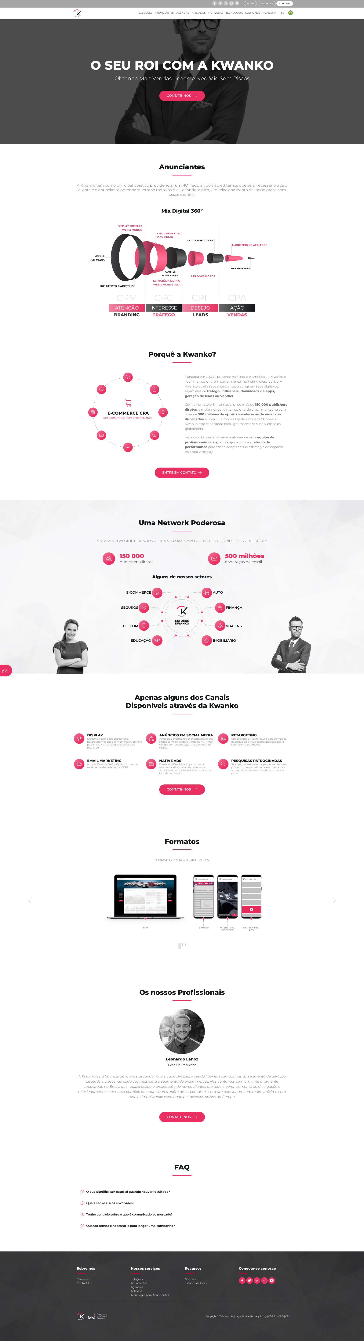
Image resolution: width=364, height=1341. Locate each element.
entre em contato (179, 472)
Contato (284, 3)
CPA (287, 1316)
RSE (281, 12)
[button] (289, 12)
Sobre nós (252, 12)
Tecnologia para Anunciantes (150, 1295)
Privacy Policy (259, 1316)
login (250, 3)
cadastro (267, 3)
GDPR (271, 1316)
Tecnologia (234, 12)
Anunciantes (164, 12)
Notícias (190, 1279)
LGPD (280, 1316)
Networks (215, 12)
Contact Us (84, 1283)
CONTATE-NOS (179, 95)
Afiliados (199, 12)
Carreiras (83, 1279)
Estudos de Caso (196, 1283)
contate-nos (179, 789)
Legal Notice (242, 1316)
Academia (270, 12)
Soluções (145, 12)
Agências (182, 12)
